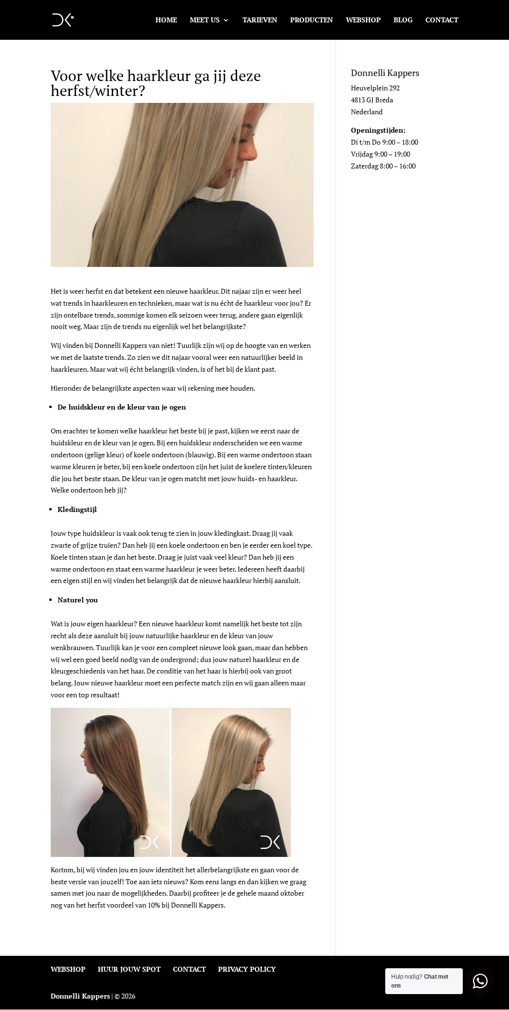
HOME (166, 20)
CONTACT (441, 20)
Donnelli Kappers (80, 996)
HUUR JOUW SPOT (129, 969)
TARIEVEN (260, 20)
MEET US (205, 20)
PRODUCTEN (311, 20)
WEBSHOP (363, 20)
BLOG (403, 20)
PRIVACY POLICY (247, 969)
